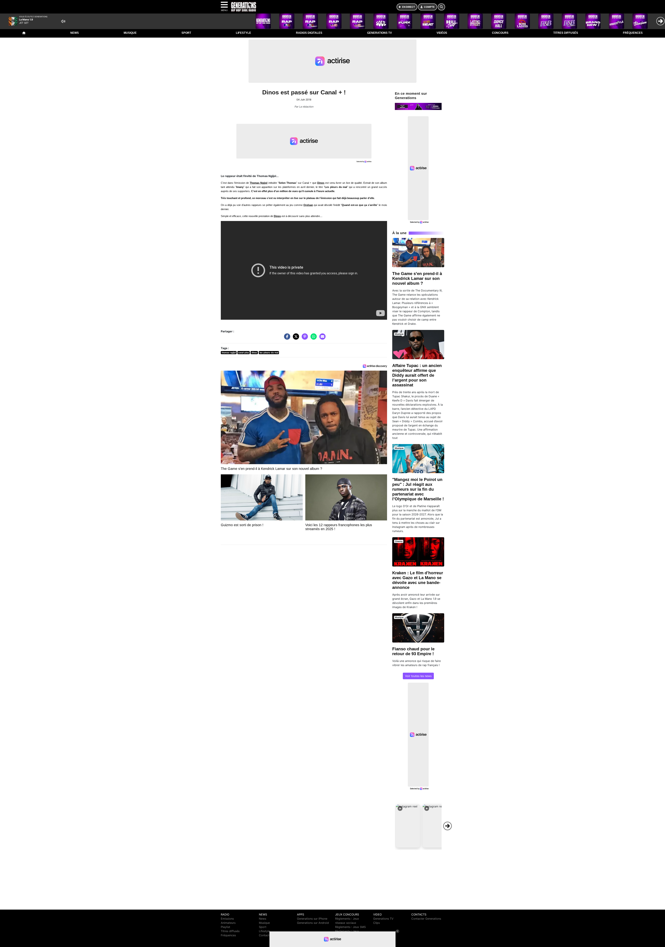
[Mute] (63, 21)
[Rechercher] (441, 6)
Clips (376, 922)
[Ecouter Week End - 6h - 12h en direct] (418, 106)
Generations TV (379, 32)
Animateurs (228, 922)
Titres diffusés (565, 32)
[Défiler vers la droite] (447, 826)
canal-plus (243, 352)
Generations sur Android (313, 922)
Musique (130, 32)
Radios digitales (309, 32)
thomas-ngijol (229, 352)
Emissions (227, 918)
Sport (186, 32)
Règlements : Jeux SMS (350, 927)
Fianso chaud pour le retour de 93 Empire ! (413, 651)
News (74, 32)
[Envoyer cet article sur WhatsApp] (313, 338)
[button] (408, 826)
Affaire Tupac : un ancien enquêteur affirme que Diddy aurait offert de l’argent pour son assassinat (417, 375)
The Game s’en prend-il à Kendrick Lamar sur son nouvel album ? (417, 278)
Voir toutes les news (418, 676)
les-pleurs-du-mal (269, 352)
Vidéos (442, 32)
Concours (500, 32)
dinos (254, 352)
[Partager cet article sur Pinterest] (304, 338)
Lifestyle (243, 32)
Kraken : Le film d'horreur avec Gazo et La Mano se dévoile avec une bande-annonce (417, 580)
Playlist (225, 927)
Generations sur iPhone (312, 918)
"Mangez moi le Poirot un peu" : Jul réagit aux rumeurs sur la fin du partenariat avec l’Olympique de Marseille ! (418, 489)
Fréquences (633, 32)
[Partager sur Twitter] (295, 338)
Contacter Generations (426, 918)
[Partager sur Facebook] (286, 338)
